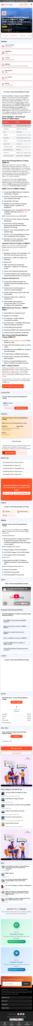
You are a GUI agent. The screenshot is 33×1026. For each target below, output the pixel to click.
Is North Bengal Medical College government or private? (16, 649)
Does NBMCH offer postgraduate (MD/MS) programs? (15, 621)
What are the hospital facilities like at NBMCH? (14, 632)
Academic (5, 35)
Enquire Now (22, 452)
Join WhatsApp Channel (16, 941)
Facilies (29, 35)
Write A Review (16, 702)
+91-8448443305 (10, 1)
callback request (22, 493)
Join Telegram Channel (16, 969)
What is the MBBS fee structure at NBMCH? (15, 638)
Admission (22, 35)
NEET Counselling (21, 408)
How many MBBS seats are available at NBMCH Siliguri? (14, 643)
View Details (8, 408)
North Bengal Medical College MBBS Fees (13, 468)
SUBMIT (26, 984)
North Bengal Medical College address (12, 471)
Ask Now (16, 736)
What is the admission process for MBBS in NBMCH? (15, 627)
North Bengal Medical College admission (13, 462)
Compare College (17, 748)
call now (8, 493)
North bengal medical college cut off (12, 474)
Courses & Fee (13, 35)
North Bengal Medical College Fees (12, 465)
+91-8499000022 (23, 1)
